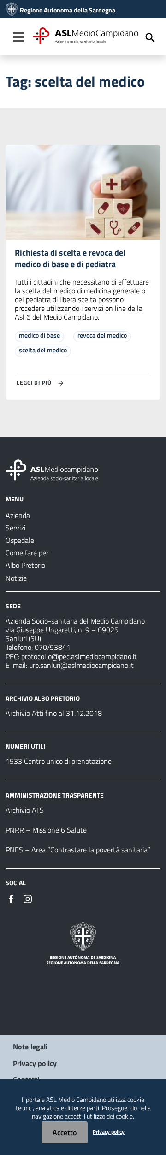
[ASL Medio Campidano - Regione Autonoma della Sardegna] (52, 469)
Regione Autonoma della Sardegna (67, 10)
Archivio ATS (25, 810)
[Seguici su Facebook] (11, 898)
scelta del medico (43, 350)
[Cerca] (150, 38)
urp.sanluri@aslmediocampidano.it (81, 665)
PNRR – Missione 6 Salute (46, 829)
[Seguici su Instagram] (27, 898)
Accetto (65, 1132)
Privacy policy (35, 1063)
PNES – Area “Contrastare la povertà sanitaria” (78, 849)
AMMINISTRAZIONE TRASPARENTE (55, 795)
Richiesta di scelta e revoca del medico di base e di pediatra (70, 258)
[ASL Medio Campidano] (12, 10)
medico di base (39, 335)
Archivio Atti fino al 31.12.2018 (54, 713)
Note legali (30, 1046)
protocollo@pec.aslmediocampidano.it (79, 656)
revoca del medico (102, 335)
